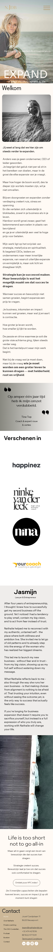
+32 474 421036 (29, 931)
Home (6, 917)
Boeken (7, 938)
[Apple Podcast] (36, 943)
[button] (26, 882)
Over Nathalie (9, 921)
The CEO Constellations (12, 929)
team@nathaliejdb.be (32, 927)
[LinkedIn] (24, 943)
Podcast (7, 933)
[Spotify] (32, 943)
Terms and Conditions (32, 939)
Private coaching (10, 925)
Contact (11, 911)
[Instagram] (28, 943)
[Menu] (47, 8)
